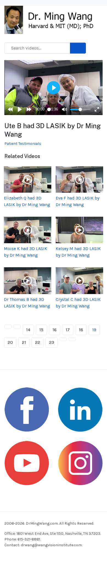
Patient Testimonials (22, 143)
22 (37, 342)
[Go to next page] (63, 339)
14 (28, 329)
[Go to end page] (72, 339)
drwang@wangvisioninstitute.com (51, 545)
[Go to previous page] (17, 326)
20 (10, 342)
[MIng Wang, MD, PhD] (51, 19)
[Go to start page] (8, 326)
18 (81, 329)
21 (24, 342)
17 (68, 329)
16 (54, 329)
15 (41, 329)
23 (51, 342)
